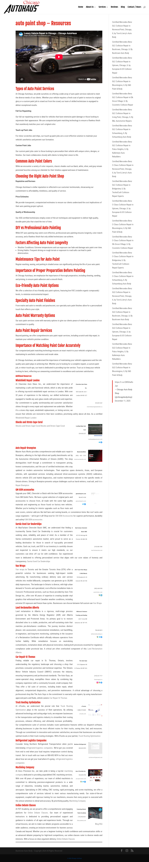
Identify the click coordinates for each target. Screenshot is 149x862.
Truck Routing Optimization (28, 702)
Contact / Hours (134, 7)
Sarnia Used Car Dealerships (29, 523)
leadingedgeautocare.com (95, 439)
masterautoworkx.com (80, 459)
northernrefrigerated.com (95, 757)
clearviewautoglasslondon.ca (94, 407)
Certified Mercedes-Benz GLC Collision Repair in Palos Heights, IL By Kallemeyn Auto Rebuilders (122, 149)
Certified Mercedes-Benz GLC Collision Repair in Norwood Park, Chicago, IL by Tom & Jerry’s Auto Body (122, 29)
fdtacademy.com (81, 820)
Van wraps (20, 569)
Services (102, 7)
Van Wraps (20, 565)
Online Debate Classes (26, 805)
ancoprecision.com (81, 778)
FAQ (100, 824)
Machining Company (25, 767)
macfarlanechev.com (96, 550)
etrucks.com (82, 714)
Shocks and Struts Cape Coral (29, 422)
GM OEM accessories (25, 489)
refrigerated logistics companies (39, 748)
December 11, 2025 (122, 401)
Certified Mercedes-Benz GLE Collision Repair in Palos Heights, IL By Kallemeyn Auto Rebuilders (122, 351)
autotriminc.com (97, 592)
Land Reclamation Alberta (27, 607)
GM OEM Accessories (64, 516)
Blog (123, 7)
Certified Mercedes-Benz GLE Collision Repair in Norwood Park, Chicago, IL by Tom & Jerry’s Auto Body (122, 296)
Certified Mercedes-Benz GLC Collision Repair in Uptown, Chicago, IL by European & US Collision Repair (122, 65)
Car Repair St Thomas (25, 656)
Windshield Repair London (28, 380)
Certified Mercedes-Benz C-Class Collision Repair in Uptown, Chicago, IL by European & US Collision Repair (122, 208)
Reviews (114, 7)
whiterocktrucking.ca (96, 634)
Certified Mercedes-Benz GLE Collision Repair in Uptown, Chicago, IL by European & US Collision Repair (122, 332)
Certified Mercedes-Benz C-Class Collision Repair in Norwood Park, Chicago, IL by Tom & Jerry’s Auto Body (122, 169)
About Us (90, 7)
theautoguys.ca (98, 679)
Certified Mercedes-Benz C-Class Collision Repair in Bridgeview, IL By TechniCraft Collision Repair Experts (122, 260)
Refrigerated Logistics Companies (31, 740)
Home (80, 7)
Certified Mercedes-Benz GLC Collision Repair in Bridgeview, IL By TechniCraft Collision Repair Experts (122, 188)
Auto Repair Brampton (26, 447)
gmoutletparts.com (81, 501)
